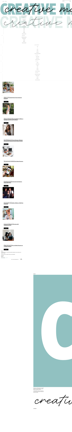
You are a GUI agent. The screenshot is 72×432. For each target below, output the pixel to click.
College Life (8, 244)
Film (24, 8)
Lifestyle (10, 160)
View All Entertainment (37, 53)
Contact (6, 1)
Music (24, 11)
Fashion (24, 32)
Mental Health (24, 38)
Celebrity (24, 14)
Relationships (24, 26)
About (3, 1)
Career (37, 65)
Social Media (37, 56)
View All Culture (37, 59)
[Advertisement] (38, 262)
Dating (24, 25)
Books (37, 50)
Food (24, 29)
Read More (6, 101)
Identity (24, 41)
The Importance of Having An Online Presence (13, 161)
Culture (5, 96)
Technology (24, 20)
